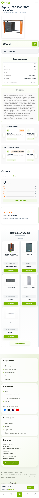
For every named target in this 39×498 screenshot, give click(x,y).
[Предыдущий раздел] (4, 135)
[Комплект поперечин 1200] (11, 313)
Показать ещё (20, 343)
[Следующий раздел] (36, 135)
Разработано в (5, 483)
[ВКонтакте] (5, 410)
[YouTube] (17, 410)
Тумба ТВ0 (29, 254)
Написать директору (11, 462)
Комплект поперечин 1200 (11, 321)
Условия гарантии (12, 139)
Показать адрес (11, 160)
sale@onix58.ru (8, 458)
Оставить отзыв (20, 200)
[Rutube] (13, 410)
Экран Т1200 (11, 287)
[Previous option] (4, 156)
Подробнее (11, 489)
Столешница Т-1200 (29, 287)
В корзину (11, 270)
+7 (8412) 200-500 (9, 453)
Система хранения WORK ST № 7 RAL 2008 (11, 255)
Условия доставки (32, 160)
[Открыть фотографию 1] (13, 26)
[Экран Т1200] (11, 280)
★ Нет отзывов (6, 12)
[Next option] (36, 156)
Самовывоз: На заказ (17, 151)
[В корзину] (34, 44)
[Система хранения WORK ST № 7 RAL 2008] (11, 247)
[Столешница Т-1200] (29, 280)
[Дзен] (9, 410)
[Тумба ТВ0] (29, 247)
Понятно (30, 487)
